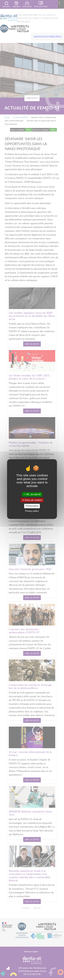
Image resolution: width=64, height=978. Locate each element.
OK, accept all (33, 494)
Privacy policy (32, 511)
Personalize (32, 506)
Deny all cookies (33, 500)
